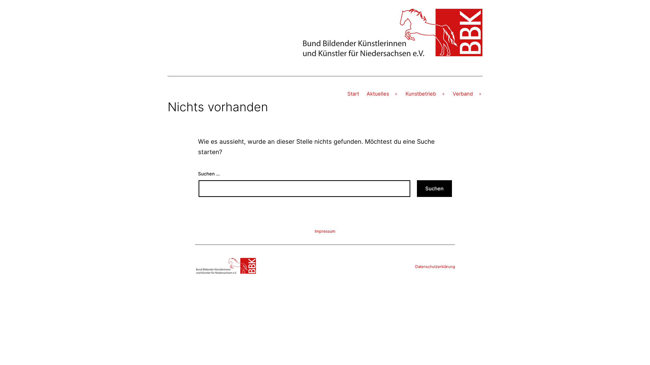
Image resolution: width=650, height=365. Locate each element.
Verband (463, 94)
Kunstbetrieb (420, 94)
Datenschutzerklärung (435, 266)
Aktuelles (378, 94)
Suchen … (209, 173)
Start (353, 94)
